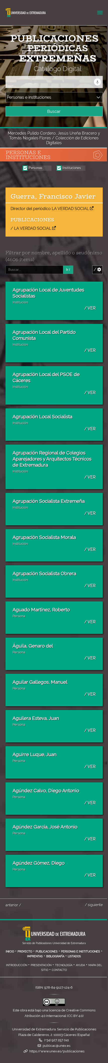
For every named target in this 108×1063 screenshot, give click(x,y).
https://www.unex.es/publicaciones (56, 1051)
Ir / (68, 270)
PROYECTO (25, 951)
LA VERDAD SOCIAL (70, 208)
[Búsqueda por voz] (97, 82)
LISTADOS (74, 956)
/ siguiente (94, 905)
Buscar (54, 111)
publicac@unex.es (56, 1046)
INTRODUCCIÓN (16, 965)
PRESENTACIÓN (41, 965)
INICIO (10, 951)
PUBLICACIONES (47, 951)
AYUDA (80, 965)
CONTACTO (59, 970)
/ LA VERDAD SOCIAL (31, 228)
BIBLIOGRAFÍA (55, 956)
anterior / (13, 905)
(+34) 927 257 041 (56, 1040)
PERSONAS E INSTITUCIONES (80, 951)
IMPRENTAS (35, 956)
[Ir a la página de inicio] (46, 69)
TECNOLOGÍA (63, 965)
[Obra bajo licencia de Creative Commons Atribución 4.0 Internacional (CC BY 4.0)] (54, 1005)
